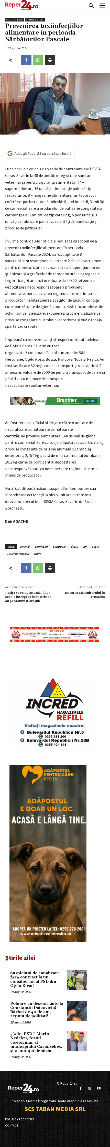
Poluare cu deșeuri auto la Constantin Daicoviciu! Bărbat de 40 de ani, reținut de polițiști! (36, 1010)
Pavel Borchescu (18, 554)
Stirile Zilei (35, 19)
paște (95, 546)
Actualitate (14, 19)
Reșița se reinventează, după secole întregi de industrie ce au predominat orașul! (28, 597)
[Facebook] (26, 60)
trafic (37, 554)
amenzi (24, 546)
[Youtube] (98, 1088)
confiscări (41, 546)
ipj (84, 546)
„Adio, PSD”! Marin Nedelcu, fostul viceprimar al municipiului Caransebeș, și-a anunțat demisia (36, 1042)
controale (59, 546)
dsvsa (74, 546)
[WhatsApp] (38, 60)
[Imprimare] (50, 60)
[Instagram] (89, 1088)
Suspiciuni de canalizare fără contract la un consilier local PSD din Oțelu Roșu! (35, 979)
